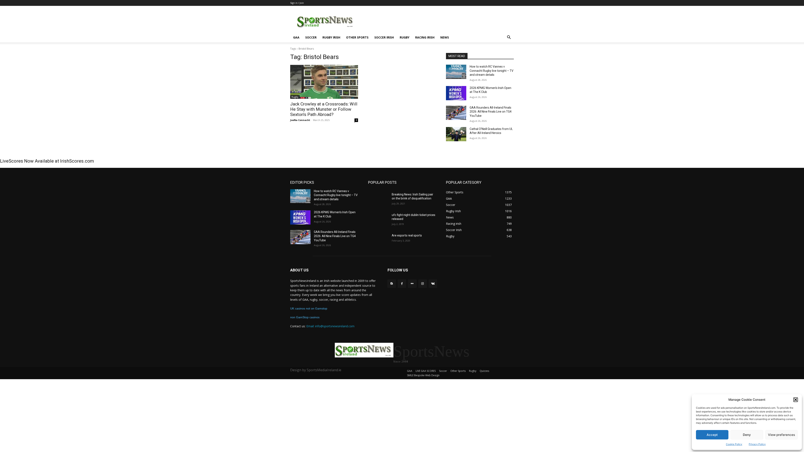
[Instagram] (423, 284)
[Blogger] (392, 284)
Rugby (404, 37)
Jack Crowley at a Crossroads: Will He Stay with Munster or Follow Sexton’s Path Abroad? (323, 109)
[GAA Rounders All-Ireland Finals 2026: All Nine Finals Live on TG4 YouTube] (456, 113)
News (444, 37)
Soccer (311, 37)
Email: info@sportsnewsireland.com (330, 326)
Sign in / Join (297, 2)
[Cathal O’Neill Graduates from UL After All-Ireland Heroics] (456, 134)
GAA (296, 37)
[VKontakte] (433, 284)
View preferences (781, 435)
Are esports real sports (407, 235)
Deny (747, 435)
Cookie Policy (734, 444)
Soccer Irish (384, 37)
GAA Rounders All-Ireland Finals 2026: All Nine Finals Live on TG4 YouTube (491, 111)
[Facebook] (402, 284)
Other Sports (357, 37)
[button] (796, 400)
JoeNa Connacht (300, 120)
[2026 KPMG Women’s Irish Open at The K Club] (456, 93)
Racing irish (424, 37)
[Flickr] (412, 284)
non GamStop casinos (305, 317)
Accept (712, 435)
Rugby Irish (331, 37)
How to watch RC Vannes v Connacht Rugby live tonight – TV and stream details (491, 70)
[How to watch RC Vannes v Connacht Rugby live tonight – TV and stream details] (456, 72)
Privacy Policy (757, 444)
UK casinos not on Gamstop (308, 308)
